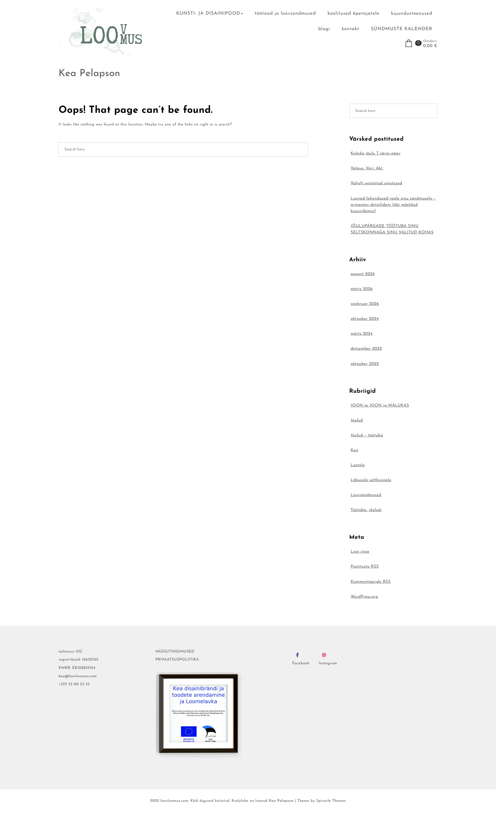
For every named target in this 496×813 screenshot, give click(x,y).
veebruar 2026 (365, 304)
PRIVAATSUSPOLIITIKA (177, 660)
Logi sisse (360, 551)
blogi (324, 29)
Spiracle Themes (331, 801)
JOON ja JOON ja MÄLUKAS (380, 405)
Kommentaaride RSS (371, 582)
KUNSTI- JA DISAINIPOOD (208, 13)
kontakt (350, 29)
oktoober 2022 (365, 364)
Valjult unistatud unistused (376, 183)
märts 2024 (362, 334)
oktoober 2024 (365, 319)
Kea (354, 450)
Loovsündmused (366, 495)
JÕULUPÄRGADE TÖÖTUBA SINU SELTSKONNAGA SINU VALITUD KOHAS (392, 229)
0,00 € (430, 46)
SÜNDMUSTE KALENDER (401, 29)
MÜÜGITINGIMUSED (175, 652)
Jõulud (357, 420)
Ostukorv (430, 41)
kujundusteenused (411, 13)
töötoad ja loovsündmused (285, 13)
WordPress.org (364, 597)
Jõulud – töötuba (367, 435)
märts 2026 (362, 289)
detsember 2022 (366, 349)
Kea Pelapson (89, 74)
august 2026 (363, 274)
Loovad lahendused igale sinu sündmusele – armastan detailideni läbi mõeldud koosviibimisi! (393, 204)
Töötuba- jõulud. (366, 510)
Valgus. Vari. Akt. (367, 168)
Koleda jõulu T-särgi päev (376, 153)
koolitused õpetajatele (353, 13)
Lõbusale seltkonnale (371, 480)
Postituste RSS (365, 566)
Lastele (358, 465)
